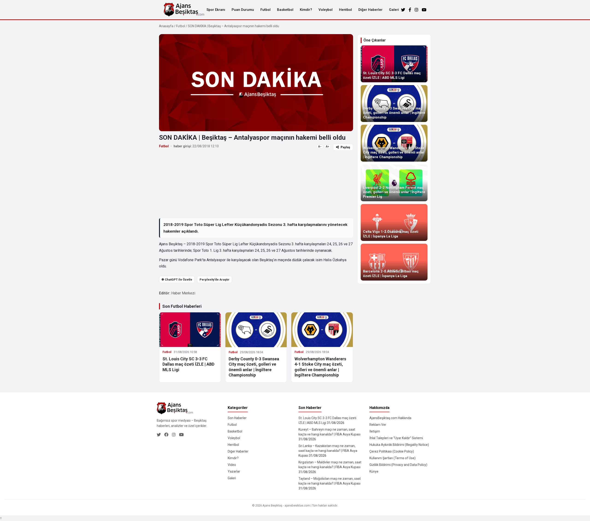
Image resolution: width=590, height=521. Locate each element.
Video (232, 465)
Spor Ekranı (215, 10)
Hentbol (345, 10)
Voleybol (326, 10)
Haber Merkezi (183, 293)
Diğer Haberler (370, 10)
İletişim (374, 431)
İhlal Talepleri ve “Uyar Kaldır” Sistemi (396, 438)
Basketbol (285, 10)
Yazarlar (234, 471)
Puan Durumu (243, 10)
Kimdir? (306, 10)
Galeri (394, 10)
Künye (373, 471)
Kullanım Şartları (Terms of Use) (392, 458)
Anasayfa (166, 26)
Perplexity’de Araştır (215, 279)
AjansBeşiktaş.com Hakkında (390, 418)
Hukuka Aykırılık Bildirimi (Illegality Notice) (399, 445)
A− (320, 146)
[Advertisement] (256, 184)
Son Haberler (237, 418)
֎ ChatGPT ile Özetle (177, 279)
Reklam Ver (377, 424)
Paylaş (345, 147)
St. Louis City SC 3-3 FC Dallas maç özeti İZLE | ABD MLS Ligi (188, 364)
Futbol (265, 10)
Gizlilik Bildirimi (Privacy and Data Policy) (398, 465)
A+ (327, 146)
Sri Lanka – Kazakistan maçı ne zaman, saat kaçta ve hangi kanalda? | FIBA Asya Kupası (327, 450)
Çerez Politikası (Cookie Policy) (391, 451)
